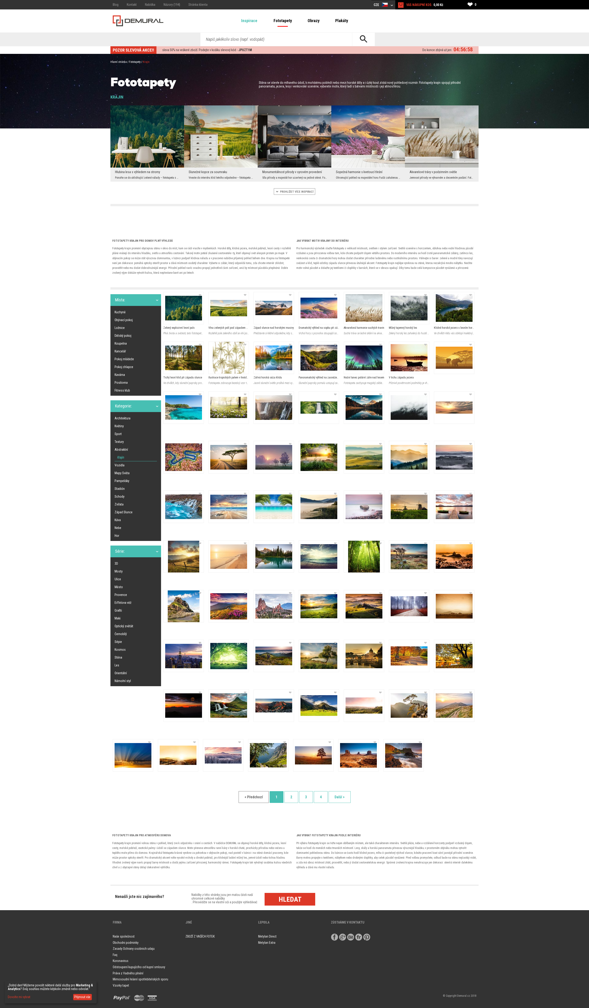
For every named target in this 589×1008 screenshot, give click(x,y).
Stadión (120, 489)
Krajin (120, 457)
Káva (118, 520)
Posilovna (121, 382)
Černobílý (121, 634)
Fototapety (283, 20)
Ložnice (120, 328)
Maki (118, 618)
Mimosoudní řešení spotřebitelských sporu (140, 979)
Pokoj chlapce (124, 367)
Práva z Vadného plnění (128, 973)
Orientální (121, 673)
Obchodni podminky (126, 942)
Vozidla (119, 465)
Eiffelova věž (123, 602)
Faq (115, 955)
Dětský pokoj (123, 335)
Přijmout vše (82, 997)
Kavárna (120, 375)
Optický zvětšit (124, 626)
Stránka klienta (198, 4)
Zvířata (119, 504)
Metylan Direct (267, 936)
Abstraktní (121, 449)
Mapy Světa (122, 473)
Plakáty (341, 20)
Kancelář (120, 351)
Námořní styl (123, 681)
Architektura (122, 418)
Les (117, 665)
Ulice (118, 579)
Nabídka (150, 4)
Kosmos (120, 649)
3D (116, 563)
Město (119, 587)
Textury (119, 442)
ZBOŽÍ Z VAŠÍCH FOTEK (200, 936)
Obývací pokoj (124, 320)
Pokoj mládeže (124, 359)
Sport (118, 434)
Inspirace (249, 20)
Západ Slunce (124, 512)
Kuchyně (120, 312)
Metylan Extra (266, 942)
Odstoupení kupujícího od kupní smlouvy (139, 967)
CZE (377, 5)
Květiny (119, 426)
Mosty (119, 571)
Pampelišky (122, 481)
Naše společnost (124, 936)
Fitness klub (122, 390)
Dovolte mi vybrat (19, 997)
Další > (340, 797)
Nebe (118, 528)
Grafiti (118, 610)
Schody (119, 496)
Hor (117, 535)
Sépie (118, 642)
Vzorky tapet (121, 985)
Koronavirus (120, 961)
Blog (115, 4)
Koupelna (121, 343)
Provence (121, 595)
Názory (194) (172, 4)
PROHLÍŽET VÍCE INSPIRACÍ (296, 191)
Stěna (118, 657)
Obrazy (314, 20)
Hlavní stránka (118, 62)
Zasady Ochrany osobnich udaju (134, 948)
